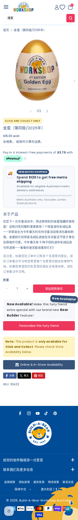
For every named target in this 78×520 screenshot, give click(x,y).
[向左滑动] (31, 111)
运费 (38, 142)
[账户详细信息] (56, 7)
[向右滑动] (47, 111)
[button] (6, 7)
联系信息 (68, 482)
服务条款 (39, 482)
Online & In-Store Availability (41, 365)
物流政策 (53, 482)
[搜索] (70, 18)
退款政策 (9, 482)
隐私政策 (24, 482)
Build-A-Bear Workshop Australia (45, 500)
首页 (6, 30)
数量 (6, 280)
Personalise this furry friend (39, 326)
